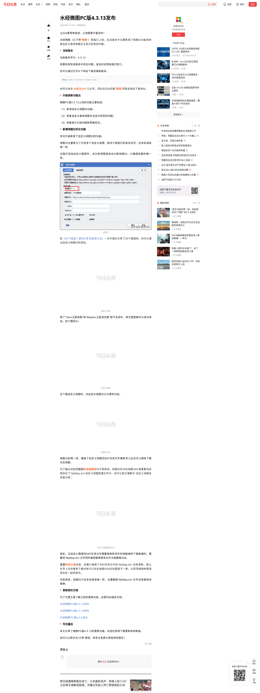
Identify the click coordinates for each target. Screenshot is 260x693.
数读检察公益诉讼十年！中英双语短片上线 (186, 263)
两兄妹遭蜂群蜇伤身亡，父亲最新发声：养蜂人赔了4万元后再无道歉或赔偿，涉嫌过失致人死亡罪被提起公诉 (93, 683)
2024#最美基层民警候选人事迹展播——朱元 (185, 237)
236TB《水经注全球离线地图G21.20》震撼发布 (185, 50)
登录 (253, 4)
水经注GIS (81, 25)
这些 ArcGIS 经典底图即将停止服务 (185, 89)
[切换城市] (42, 4)
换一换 (197, 125)
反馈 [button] (254, 673)
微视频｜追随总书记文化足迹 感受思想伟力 (186, 224)
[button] (23, 4)
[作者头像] (178, 19)
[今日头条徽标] (10, 4)
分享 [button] (48, 59)
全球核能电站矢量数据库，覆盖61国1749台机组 (186, 102)
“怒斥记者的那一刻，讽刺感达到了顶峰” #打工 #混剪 (185, 211)
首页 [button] (254, 664)
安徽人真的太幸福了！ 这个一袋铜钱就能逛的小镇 (185, 250)
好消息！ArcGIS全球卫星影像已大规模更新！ (185, 63)
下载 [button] (253, 680)
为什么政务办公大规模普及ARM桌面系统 (185, 76)
